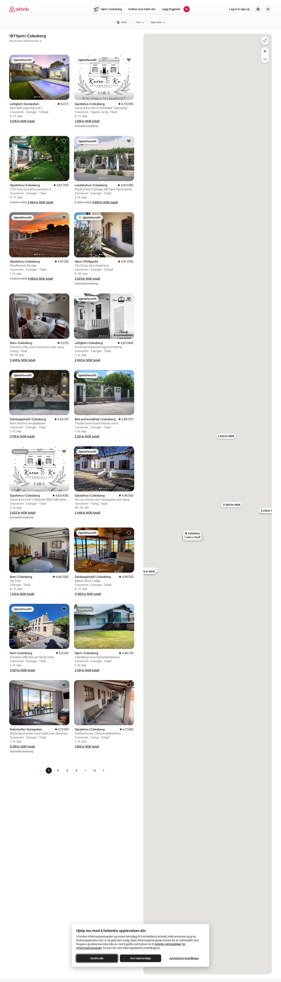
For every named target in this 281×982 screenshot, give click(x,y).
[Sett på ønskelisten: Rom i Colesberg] (64, 298)
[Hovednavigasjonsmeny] (268, 9)
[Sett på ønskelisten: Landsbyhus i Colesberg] (129, 141)
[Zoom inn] (265, 51)
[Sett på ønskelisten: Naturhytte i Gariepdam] (64, 685)
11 (94, 770)
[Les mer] (41, 41)
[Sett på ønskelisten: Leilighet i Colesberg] (129, 298)
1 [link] (48, 770)
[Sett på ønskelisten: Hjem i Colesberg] (129, 609)
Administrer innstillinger (184, 958)
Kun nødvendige (140, 958)
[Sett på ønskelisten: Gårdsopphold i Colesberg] (64, 375)
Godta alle (96, 958)
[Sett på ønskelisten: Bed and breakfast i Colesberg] (129, 375)
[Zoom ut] (265, 59)
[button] (22, 121)
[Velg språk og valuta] (258, 9)
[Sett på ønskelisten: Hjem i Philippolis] (129, 217)
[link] (40, 770)
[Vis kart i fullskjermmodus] (265, 40)
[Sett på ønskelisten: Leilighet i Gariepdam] (64, 60)
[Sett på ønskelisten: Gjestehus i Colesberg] (129, 60)
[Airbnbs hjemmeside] (19, 9)
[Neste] (103, 770)
